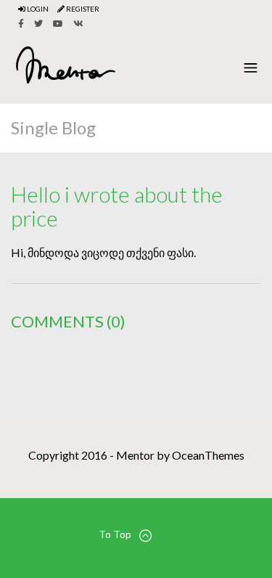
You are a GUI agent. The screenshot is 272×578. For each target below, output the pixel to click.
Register (82, 8)
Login (37, 8)
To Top (115, 534)
